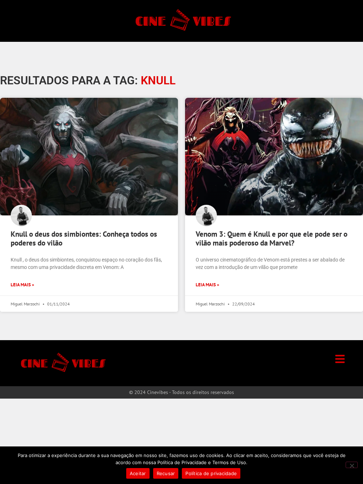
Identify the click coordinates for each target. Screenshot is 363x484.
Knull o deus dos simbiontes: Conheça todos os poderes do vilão (84, 238)
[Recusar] (352, 465)
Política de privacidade (211, 473)
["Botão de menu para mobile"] (340, 359)
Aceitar (138, 473)
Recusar (166, 473)
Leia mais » (22, 285)
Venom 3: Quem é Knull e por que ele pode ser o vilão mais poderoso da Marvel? (271, 238)
